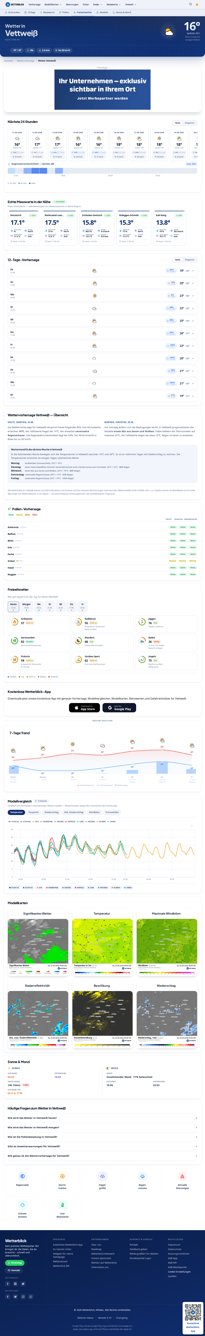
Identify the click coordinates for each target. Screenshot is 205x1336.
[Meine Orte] (197, 4)
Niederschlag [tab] (51, 812)
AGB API (172, 1262)
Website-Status (85, 1317)
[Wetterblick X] (23, 1283)
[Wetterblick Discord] (15, 1283)
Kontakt (15, 1270)
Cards (177, 123)
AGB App (172, 1258)
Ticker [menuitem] (86, 4)
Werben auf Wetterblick (104, 1262)
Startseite (8, 60)
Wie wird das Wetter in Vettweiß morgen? (33, 1127)
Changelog (122, 1317)
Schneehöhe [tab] (112, 812)
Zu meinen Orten (62, 1249)
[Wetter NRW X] (15, 1296)
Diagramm (189, 123)
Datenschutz (174, 1249)
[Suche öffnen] (190, 4)
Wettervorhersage (25, 60)
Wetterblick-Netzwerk (102, 1253)
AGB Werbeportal (177, 1267)
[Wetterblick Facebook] (7, 1283)
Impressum (174, 1244)
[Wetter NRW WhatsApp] (30, 1296)
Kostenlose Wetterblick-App (68, 1244)
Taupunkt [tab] (34, 812)
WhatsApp (16, 1262)
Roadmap (96, 1249)
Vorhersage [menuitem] (35, 4)
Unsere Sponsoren (101, 1258)
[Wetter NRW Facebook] (7, 1296)
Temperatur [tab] (16, 812)
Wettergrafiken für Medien (144, 1253)
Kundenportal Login (140, 1258)
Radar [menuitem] (96, 4)
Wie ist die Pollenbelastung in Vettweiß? (32, 1136)
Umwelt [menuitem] (129, 4)
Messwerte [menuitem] (112, 4)
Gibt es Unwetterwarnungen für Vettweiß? (34, 1146)
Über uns (96, 1244)
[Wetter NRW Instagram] (23, 1296)
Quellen (172, 1276)
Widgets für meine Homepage (63, 1255)
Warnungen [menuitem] (72, 4)
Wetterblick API (61, 1265)
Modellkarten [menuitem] (51, 4)
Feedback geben (138, 1249)
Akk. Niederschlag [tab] (73, 812)
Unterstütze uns (100, 1267)
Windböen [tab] (94, 812)
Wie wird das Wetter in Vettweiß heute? (32, 1117)
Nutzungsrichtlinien (179, 1253)
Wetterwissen (60, 1261)
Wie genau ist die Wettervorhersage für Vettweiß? (38, 1155)
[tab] (13, 606)
